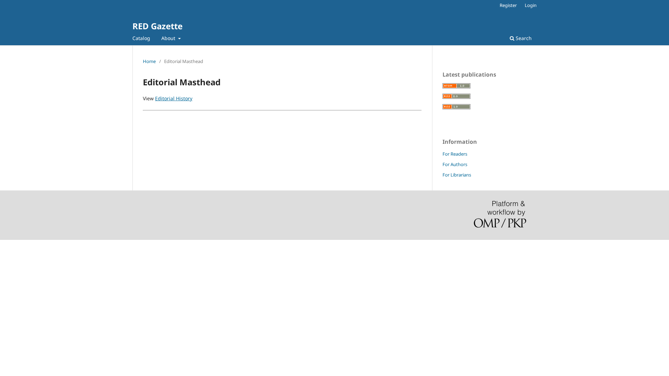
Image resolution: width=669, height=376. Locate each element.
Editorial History (173, 98)
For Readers (455, 154)
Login (531, 5)
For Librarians (457, 175)
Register (508, 5)
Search (523, 38)
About (169, 38)
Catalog (141, 38)
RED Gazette (157, 26)
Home (149, 61)
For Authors (455, 164)
